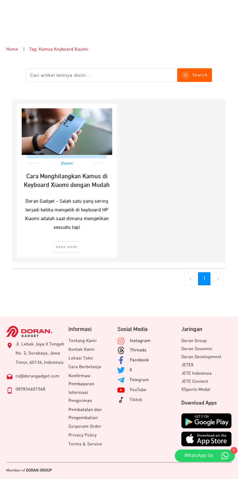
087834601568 (30, 389)
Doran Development (201, 357)
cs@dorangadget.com (37, 376)
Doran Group (194, 340)
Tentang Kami (82, 340)
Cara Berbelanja (84, 366)
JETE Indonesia (196, 373)
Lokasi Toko (80, 358)
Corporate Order (84, 426)
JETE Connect (194, 381)
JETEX (187, 365)
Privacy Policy (82, 435)
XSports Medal (195, 389)
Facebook (139, 360)
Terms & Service (85, 444)
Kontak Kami (81, 349)
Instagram (140, 340)
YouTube (138, 389)
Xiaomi (67, 163)
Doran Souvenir (197, 348)
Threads (138, 350)
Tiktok (136, 399)
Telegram (139, 379)
